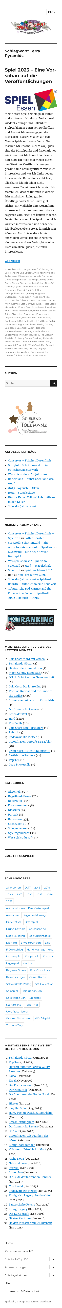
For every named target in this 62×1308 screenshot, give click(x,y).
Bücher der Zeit (28, 283)
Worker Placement (18, 1018)
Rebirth (14, 732)
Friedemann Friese (28, 297)
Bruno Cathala (15, 928)
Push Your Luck (40, 970)
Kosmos (15, 303)
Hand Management (40, 949)
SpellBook (10, 328)
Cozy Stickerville (19, 764)
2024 (49, 894)
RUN (14, 324)
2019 (47, 887)
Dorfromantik (18, 1089)
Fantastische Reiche (22, 1204)
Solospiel (12, 990)
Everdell (14, 1167)
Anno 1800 (16, 1172)
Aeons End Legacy (22, 272)
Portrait (13, 814)
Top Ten (14, 760)
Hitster (13, 1103)
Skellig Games (44, 324)
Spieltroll (22, 328)
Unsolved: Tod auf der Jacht (35, 341)
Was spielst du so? (20, 837)
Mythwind (35, 310)
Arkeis (37, 276)
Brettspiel (31, 922)
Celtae (40, 283)
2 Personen (13, 887)
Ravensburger (15, 977)
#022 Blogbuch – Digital (24, 597)
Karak (13, 1080)
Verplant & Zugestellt (16, 345)
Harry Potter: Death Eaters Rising (31, 1112)
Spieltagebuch (16, 997)
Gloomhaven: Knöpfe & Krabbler (30, 741)
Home (9, 1243)
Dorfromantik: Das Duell (35, 286)
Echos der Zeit (18, 714)
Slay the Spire (18, 1108)
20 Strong (44, 269)
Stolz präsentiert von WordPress (34, 1301)
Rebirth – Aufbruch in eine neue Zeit (32, 584)
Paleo (12, 1076)
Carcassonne (37, 928)
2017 (28, 887)
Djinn (17, 286)
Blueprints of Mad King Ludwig (29, 279)
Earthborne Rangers (22, 755)
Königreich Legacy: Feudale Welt (30, 1195)
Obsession (16, 314)
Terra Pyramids (32, 331)
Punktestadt (11, 321)
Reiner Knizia (37, 977)
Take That (31, 1004)
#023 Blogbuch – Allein (23, 488)
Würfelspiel (42, 1018)
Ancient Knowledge (44, 272)
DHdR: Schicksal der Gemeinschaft (31, 677)
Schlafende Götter (21, 663)
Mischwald (16, 1186)
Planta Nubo (43, 317)
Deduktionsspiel (40, 935)
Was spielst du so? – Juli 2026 (27, 474)
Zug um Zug (14, 1025)
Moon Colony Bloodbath (25, 672)
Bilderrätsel (15, 800)
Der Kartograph (19, 1213)
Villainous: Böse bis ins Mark (27, 1149)
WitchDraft (34, 345)
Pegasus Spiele (13, 317)
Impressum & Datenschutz (23, 1291)
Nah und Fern (18, 1163)
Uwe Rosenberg (17, 1011)
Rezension (15, 819)
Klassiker (14, 810)
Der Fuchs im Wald (21, 1085)
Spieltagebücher (18, 833)
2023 (39, 894)
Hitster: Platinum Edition (25, 668)
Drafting (11, 942)
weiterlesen (12, 260)
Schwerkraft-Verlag (18, 984)
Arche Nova (16, 1158)
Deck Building (15, 935)
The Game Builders (29, 334)
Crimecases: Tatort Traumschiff (29, 750)
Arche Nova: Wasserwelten (19, 276)
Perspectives (29, 317)
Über (8, 1283)
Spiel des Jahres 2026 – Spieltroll (30, 579)
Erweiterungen (18, 805)
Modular (28, 963)
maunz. (37, 303)
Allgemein (30, 269)
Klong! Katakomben (22, 1144)
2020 (9, 894)
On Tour (14, 1131)
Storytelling (13, 1004)
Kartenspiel (13, 956)
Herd (12, 718)
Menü (51, 12)
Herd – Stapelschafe (21, 492)
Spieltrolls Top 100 (16, 1259)
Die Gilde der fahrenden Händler (30, 1177)
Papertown (29, 314)
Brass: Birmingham (21, 1122)
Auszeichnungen (16, 1267)
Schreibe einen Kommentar (31, 355)
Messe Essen (49, 303)
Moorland (24, 310)
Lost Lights (26, 303)
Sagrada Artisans (27, 324)
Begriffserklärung (19, 796)
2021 (19, 894)
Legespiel (12, 963)
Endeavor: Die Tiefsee (23, 737)
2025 (9, 901)
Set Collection (44, 984)
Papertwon (42, 314)
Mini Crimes (11, 310)
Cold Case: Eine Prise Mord (26, 727)
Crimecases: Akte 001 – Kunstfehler (32, 700)
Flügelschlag (14, 949)
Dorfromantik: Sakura (23, 709)
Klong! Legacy (18, 1209)
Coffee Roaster (34, 538)
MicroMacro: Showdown (44, 307)
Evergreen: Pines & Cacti (18, 290)
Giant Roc (44, 297)
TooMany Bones (23, 338)
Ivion (7, 303)
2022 (29, 894)
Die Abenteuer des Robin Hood (29, 1094)
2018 (37, 887)
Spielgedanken (18, 828)
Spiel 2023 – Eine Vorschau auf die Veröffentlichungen (30, 75)
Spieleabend (16, 823)
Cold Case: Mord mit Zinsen (27, 659)
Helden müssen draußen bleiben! (30, 1223)
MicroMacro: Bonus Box (17, 307)
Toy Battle (15, 723)
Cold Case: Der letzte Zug (25, 686)
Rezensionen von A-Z (19, 1251)
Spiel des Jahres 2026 (22, 506)
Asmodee (12, 915)
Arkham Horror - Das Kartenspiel (27, 908)
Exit (47, 942)
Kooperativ (32, 956)
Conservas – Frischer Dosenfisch (29, 460)
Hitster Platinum (20, 1218)
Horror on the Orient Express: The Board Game (30, 300)
